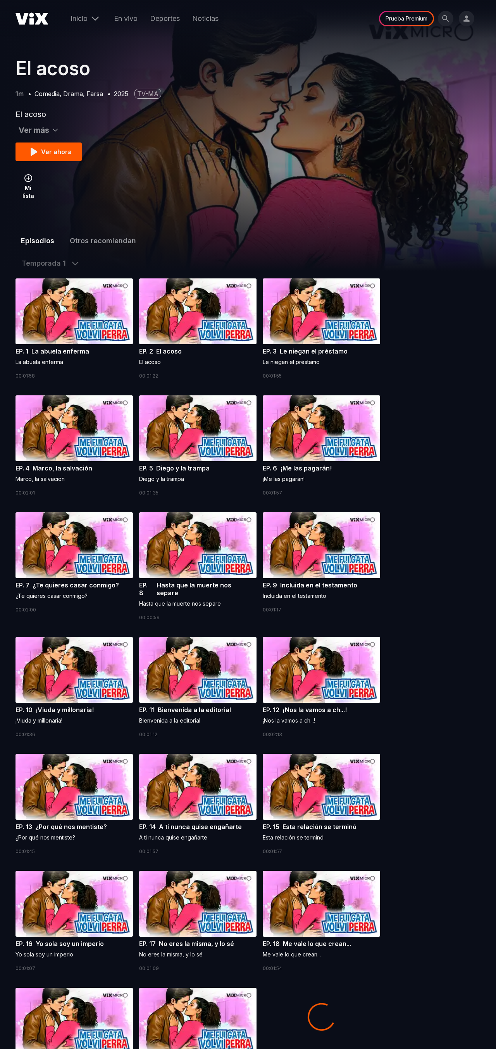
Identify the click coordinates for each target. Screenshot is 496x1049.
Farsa (94, 94)
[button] (74, 329)
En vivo (126, 18)
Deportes (165, 18)
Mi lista (28, 192)
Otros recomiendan (103, 241)
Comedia (47, 94)
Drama (73, 94)
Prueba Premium (406, 18)
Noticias (205, 18)
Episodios (37, 241)
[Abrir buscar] (445, 18)
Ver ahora (56, 152)
